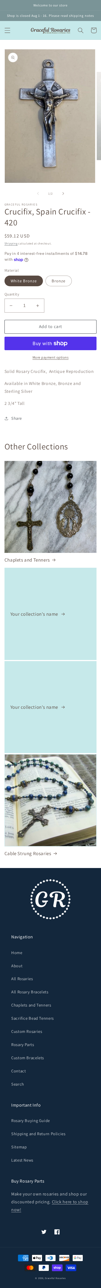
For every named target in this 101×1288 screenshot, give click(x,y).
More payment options (51, 357)
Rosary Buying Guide (30, 1120)
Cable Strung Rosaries (27, 853)
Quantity (11, 294)
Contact (18, 1071)
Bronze (58, 280)
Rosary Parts (22, 1044)
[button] (7, 30)
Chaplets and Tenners (27, 560)
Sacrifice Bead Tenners (32, 1018)
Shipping (11, 243)
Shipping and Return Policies (38, 1133)
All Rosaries (22, 978)
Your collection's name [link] (34, 614)
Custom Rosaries (26, 1031)
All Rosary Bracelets (30, 991)
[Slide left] (38, 193)
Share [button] (16, 418)
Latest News (22, 1160)
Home (16, 952)
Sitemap (19, 1146)
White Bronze (24, 280)
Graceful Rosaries (55, 1278)
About (16, 965)
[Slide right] (63, 193)
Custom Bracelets (27, 1057)
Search (17, 1084)
